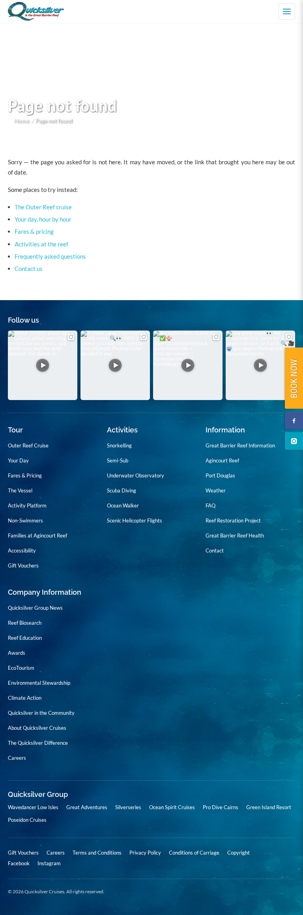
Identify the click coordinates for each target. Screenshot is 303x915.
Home (21, 120)
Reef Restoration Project (233, 520)
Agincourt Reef (222, 460)
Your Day (18, 460)
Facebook (19, 863)
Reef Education (25, 638)
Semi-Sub (117, 460)
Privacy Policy (145, 852)
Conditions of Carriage (194, 852)
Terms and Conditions (97, 852)
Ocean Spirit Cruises (172, 807)
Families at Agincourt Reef (37, 535)
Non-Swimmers (25, 520)
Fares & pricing (34, 231)
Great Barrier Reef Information (240, 445)
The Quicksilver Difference (38, 743)
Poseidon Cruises (27, 820)
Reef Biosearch (24, 623)
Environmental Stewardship (39, 683)
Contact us (29, 268)
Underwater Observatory (135, 475)
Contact (215, 550)
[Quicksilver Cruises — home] (40, 11)
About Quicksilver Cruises (37, 728)
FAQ (210, 505)
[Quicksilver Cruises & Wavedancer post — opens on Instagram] (42, 365)
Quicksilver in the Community (41, 713)
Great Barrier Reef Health (235, 535)
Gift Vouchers (23, 565)
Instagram (49, 863)
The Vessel (20, 490)
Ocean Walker (123, 505)
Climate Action (24, 698)
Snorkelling (119, 445)
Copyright (238, 852)
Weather (216, 490)
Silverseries (128, 807)
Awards (16, 653)
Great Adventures (86, 807)
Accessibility (22, 550)
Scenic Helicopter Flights (134, 520)
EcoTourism (21, 668)
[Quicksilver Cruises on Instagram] (294, 441)
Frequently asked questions (50, 256)
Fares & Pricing (25, 475)
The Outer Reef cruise (43, 206)
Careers (17, 758)
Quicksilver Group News (35, 608)
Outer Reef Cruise (28, 445)
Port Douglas (220, 475)
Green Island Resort (268, 807)
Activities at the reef (41, 244)
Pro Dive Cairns (220, 807)
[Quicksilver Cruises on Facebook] (294, 420)
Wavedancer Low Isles (33, 807)
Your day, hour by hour (43, 219)
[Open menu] (287, 11)
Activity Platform (27, 505)
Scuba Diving (121, 490)
